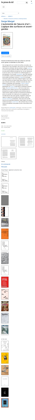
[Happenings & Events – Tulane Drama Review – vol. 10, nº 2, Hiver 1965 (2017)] (5, 257)
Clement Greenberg (7, 98)
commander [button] (5, 53)
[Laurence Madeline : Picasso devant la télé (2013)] (5, 381)
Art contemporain (5, 164)
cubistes (30, 68)
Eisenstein (15, 88)
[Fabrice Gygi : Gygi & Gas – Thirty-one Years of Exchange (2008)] (5, 318)
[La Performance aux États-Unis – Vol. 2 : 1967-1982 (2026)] (5, 176)
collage (21, 77)
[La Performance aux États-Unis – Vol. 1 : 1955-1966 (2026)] (5, 188)
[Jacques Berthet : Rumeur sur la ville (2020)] (5, 222)
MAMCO (10, 16)
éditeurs (3, 16)
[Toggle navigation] (3, 7)
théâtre (27, 83)
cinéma (22, 83)
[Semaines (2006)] (5, 330)
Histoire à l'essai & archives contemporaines (15, 18)
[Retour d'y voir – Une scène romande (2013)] (5, 282)
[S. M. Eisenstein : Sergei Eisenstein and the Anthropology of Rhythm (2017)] (5, 370)
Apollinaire (9, 88)
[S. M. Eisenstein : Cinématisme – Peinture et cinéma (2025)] (5, 345)
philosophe (12, 107)
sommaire (3, 134)
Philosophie (4, 166)
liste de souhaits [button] (6, 56)
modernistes (15, 101)
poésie (4, 85)
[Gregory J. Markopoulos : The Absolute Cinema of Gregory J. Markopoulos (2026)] (5, 200)
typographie (19, 74)
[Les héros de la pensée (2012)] (5, 294)
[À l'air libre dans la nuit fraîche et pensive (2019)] (5, 233)
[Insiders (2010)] (5, 306)
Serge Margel (7, 21)
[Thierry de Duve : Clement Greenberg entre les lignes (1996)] (5, 402)
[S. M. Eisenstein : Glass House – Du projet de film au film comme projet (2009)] (5, 392)
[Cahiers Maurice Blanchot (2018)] (5, 245)
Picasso (12, 86)
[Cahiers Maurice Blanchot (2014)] (5, 270)
